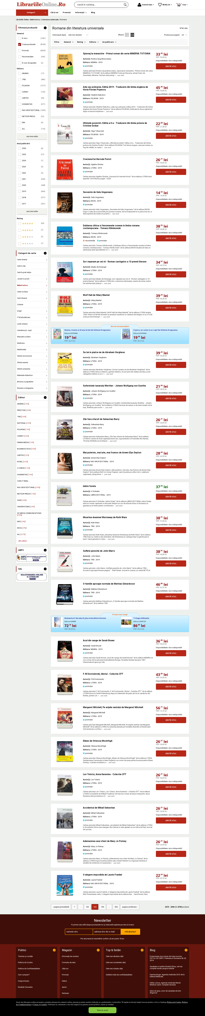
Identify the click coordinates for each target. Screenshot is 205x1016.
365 (116, 907)
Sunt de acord (102, 1010)
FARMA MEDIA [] (25, 442)
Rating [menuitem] (80, 42)
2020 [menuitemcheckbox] (33, 185)
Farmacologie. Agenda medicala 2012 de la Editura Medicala (167, 976)
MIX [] (21, 521)
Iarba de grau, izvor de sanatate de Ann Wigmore (165, 992)
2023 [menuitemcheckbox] (32, 167)
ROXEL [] (22, 462)
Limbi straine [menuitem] (22, 324)
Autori (64, 987)
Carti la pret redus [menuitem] (24, 272)
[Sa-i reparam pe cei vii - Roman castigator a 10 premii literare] (64, 282)
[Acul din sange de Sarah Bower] (64, 661)
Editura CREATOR (139, 621)
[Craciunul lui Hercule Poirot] (64, 180)
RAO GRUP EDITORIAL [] (28, 487)
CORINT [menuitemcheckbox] (33, 92)
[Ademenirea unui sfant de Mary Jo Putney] (64, 862)
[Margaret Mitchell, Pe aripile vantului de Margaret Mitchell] (64, 728)
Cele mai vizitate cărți (114, 969)
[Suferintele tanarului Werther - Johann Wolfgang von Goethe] (64, 406)
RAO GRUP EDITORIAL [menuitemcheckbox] (34, 110)
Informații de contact (70, 956)
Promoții (65, 975)
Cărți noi (65, 969)
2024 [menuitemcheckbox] (32, 160)
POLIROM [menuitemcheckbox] (34, 86)
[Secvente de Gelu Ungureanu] (64, 213)
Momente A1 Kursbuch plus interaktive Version (85, 618)
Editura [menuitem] (92, 42)
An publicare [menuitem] (108, 42)
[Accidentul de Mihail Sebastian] (64, 828)
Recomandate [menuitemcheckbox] (33, 57)
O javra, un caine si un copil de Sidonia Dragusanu (155, 330)
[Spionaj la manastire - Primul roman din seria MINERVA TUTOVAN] (64, 74)
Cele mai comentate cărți (116, 962)
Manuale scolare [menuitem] (23, 337)
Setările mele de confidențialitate (119, 975)
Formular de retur (69, 962)
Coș (183, 4)
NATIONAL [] (24, 423)
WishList (166, 5)
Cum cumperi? (24, 975)
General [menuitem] (67, 42)
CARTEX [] (23, 455)
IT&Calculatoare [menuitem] (23, 317)
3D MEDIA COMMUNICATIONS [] (29, 514)
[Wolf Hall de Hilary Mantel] (64, 315)
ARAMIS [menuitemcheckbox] (33, 73)
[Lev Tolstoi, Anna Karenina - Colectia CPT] (64, 795)
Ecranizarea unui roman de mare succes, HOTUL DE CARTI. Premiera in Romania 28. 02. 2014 (168, 958)
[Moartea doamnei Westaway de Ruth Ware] (64, 538)
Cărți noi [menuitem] (54, 12)
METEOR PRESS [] (26, 494)
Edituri (64, 981)
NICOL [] (21, 528)
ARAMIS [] (23, 404)
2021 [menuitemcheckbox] (33, 179)
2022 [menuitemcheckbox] (32, 173)
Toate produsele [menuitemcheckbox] (34, 44)
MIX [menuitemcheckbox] (32, 122)
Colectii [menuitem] (20, 304)
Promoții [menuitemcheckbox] (34, 50)
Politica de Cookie (174, 1002)
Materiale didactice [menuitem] (24, 375)
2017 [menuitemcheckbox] (33, 204)
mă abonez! (130, 931)
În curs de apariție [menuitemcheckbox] (32, 63)
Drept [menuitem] (19, 311)
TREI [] (21, 417)
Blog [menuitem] (93, 12)
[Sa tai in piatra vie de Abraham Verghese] (64, 373)
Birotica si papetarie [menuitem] (25, 382)
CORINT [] (23, 436)
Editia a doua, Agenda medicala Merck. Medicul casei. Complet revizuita (165, 984)
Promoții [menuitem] (67, 12)
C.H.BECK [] (23, 468)
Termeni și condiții (25, 956)
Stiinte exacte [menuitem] (22, 362)
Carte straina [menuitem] (22, 259)
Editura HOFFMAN (71, 333)
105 (102, 907)
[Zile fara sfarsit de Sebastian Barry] (64, 440)
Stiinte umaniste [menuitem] (23, 369)
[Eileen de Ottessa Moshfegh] (64, 761)
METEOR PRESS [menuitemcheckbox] (33, 116)
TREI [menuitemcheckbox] (33, 79)
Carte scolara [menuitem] (22, 292)
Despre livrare (23, 981)
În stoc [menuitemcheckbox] (34, 38)
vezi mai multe (32, 136)
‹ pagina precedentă (61, 907)
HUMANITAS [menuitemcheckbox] (33, 104)
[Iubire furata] (67, 495)
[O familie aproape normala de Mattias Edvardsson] (64, 604)
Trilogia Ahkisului (141, 618)
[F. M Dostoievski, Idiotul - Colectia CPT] (64, 694)
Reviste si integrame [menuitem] (25, 388)
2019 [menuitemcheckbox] (33, 191)
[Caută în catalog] (125, 5)
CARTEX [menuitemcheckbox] (33, 98)
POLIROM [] (23, 429)
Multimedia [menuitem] (21, 349)
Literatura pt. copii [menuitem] (24, 330)
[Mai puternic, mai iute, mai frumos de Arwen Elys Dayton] (64, 473)
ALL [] (21, 534)
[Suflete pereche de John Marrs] (64, 571)
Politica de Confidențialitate (29, 969)
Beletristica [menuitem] (22, 285)
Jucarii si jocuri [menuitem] (23, 279)
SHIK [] (21, 500)
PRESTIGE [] (24, 410)
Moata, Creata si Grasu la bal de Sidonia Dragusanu (87, 330)
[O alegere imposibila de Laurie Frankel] (64, 895)
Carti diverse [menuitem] (22, 298)
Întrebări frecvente (25, 987)
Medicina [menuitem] (21, 343)
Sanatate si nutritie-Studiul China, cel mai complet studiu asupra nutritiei (166, 967)
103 (87, 907)
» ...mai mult (119, 75)
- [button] (45, 27)
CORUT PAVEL (22, 481)
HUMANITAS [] (25, 475)
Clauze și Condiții (40, 1004)
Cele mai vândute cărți (114, 956)
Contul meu (147, 5)
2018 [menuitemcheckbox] (33, 197)
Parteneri (65, 993)
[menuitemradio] (127, 34)
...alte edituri (22, 541)
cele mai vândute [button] (75, 35)
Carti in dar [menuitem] (21, 266)
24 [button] (183, 35)
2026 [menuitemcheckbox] (32, 148)
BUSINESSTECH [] (26, 449)
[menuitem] (32, 12)
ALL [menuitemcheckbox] (33, 129)
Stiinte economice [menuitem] (24, 356)
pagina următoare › (129, 907)
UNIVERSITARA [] (26, 507)
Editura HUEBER (70, 621)
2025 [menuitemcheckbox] (33, 154)
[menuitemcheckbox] (33, 223)
